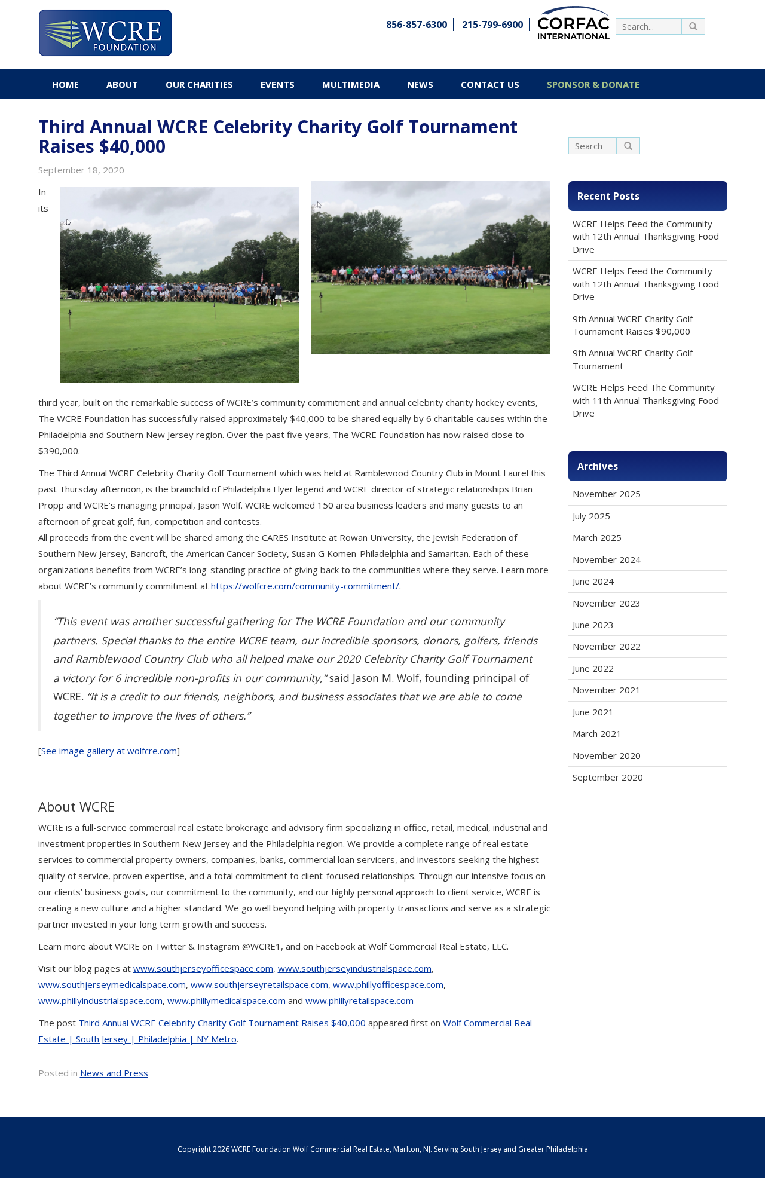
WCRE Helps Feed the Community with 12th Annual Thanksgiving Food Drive (646, 236)
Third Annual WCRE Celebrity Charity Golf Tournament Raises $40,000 (222, 1023)
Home (65, 84)
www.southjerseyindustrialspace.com (355, 968)
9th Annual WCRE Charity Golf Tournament (633, 359)
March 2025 (597, 537)
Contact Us (490, 84)
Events (278, 84)
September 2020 (608, 777)
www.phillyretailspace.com (359, 1000)
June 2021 (593, 712)
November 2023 (607, 603)
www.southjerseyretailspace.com (259, 984)
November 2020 (607, 755)
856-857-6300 (416, 24)
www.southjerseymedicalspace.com (112, 984)
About (122, 84)
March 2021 (597, 733)
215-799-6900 (492, 24)
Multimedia (351, 84)
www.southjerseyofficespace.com (203, 968)
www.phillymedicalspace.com (226, 1000)
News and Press (114, 1073)
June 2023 (593, 625)
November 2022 (607, 646)
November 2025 (607, 494)
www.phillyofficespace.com (388, 984)
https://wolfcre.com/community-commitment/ (305, 586)
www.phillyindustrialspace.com (100, 1000)
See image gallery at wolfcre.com (109, 751)
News (420, 84)
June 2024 (593, 581)
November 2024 (607, 559)
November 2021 (607, 690)
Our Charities (199, 84)
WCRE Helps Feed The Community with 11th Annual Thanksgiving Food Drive (646, 400)
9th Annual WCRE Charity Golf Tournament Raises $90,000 (633, 325)
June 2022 (593, 668)
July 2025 (591, 516)
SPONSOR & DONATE (593, 84)
